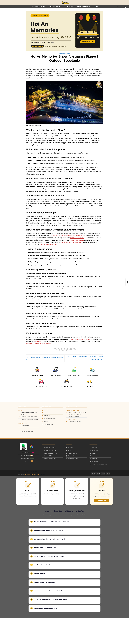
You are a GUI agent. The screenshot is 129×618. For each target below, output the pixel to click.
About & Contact (83, 7)
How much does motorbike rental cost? (48, 530)
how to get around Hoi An (49, 245)
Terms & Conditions (40, 472)
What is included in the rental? (45, 548)
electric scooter (87, 339)
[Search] (118, 6)
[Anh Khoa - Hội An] (22, 447)
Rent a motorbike (75, 339)
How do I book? (39, 574)
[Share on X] (58, 349)
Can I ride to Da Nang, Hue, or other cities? (49, 556)
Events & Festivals (64, 53)
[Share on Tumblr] (74, 349)
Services (69, 7)
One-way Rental (55, 7)
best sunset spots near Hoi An (70, 242)
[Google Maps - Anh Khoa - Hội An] (31, 447)
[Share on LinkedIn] (71, 349)
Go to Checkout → (101, 500)
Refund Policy (22, 472)
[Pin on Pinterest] (67, 349)
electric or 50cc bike (77, 238)
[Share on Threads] (61, 349)
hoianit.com (39, 341)
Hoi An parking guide (77, 240)
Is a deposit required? (42, 565)
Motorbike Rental (37, 7)
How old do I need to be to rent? (45, 608)
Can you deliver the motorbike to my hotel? (50, 539)
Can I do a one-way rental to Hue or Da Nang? (50, 599)
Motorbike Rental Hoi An (40, 474)
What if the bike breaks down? (45, 582)
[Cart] (125, 7)
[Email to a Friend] (64, 349)
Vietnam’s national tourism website (38, 344)
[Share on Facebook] (55, 349)
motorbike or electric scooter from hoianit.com (67, 236)
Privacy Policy (30, 472)
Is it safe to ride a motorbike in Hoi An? (48, 591)
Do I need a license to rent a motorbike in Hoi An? (52, 522)
